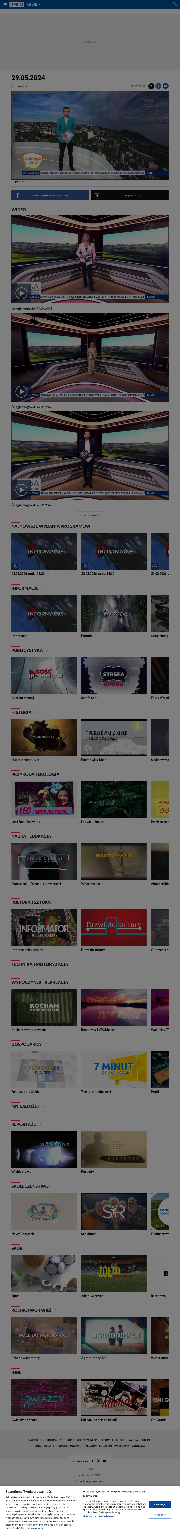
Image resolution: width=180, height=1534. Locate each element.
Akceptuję (159, 1504)
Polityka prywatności (32, 1528)
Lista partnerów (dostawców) (99, 1516)
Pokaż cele (160, 1514)
